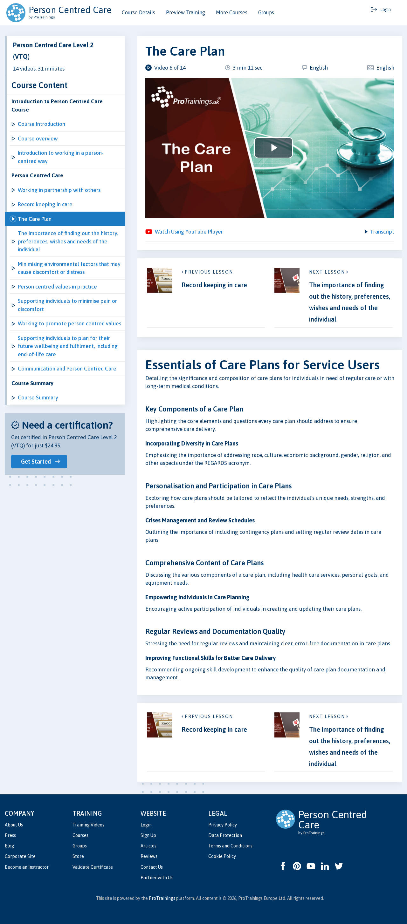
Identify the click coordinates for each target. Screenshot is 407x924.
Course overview (38, 138)
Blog (9, 845)
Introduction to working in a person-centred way (61, 157)
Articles (148, 845)
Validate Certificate (92, 867)
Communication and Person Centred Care (67, 368)
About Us (14, 824)
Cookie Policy (222, 856)
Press (10, 835)
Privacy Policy (222, 824)
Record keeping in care (45, 204)
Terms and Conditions (230, 845)
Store (78, 856)
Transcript (382, 231)
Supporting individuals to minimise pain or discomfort (67, 305)
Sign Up (148, 835)
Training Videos (88, 824)
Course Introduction (41, 124)
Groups (266, 12)
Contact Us (152, 867)
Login (146, 824)
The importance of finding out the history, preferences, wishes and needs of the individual (68, 241)
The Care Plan (35, 219)
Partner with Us (157, 877)
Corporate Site (20, 856)
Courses (80, 835)
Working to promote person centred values (69, 323)
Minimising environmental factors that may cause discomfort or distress (69, 268)
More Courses (231, 12)
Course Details (138, 12)
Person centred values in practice (57, 286)
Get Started (36, 461)
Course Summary (38, 397)
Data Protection (225, 835)
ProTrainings (162, 898)
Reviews (149, 856)
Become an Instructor (27, 867)
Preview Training (185, 12)
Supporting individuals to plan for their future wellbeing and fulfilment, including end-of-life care (68, 346)
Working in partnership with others (59, 190)
